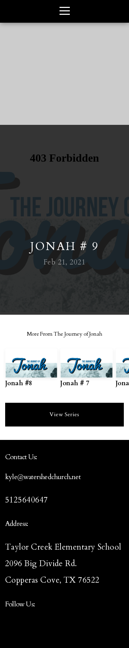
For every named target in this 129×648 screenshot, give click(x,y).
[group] (31, 370)
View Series (64, 414)
